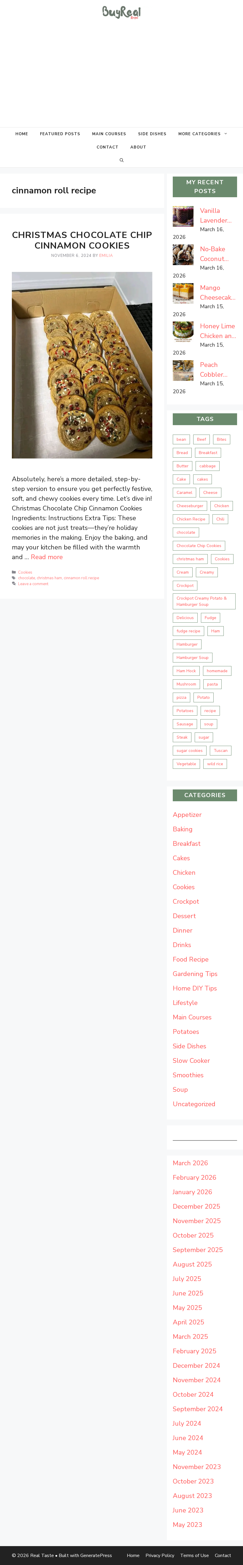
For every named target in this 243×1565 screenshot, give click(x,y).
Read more (47, 557)
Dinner (182, 930)
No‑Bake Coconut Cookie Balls (218, 254)
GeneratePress (96, 1555)
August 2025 (192, 1264)
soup (208, 724)
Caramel (184, 492)
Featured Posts (60, 134)
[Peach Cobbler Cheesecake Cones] (183, 372)
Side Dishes (152, 134)
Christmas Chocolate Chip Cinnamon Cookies (82, 240)
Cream (183, 572)
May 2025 (187, 1307)
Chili (220, 519)
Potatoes (185, 711)
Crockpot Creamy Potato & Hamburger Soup (202, 601)
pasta (212, 684)
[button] (122, 160)
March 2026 (190, 1163)
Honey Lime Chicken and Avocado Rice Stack (218, 331)
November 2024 (197, 1380)
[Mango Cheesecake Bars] (183, 295)
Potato (203, 697)
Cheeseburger (190, 506)
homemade (217, 671)
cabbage (207, 466)
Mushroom (186, 684)
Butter (182, 466)
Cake (181, 479)
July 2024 (187, 1423)
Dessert (184, 916)
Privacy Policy (160, 1555)
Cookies (25, 572)
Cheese (210, 492)
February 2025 (194, 1351)
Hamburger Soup (193, 657)
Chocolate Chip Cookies (199, 546)
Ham (215, 631)
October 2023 (193, 1481)
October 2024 (193, 1394)
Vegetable (186, 764)
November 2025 (197, 1221)
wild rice (215, 764)
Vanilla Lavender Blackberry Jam (216, 216)
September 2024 (198, 1409)
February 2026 (194, 1177)
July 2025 (187, 1278)
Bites (221, 439)
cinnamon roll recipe (81, 578)
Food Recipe (191, 959)
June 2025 (188, 1293)
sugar (204, 737)
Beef (201, 439)
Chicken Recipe (191, 519)
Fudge (210, 618)
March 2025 (190, 1336)
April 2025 (188, 1322)
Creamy (207, 572)
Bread (182, 453)
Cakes (181, 858)
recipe (210, 711)
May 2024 (187, 1452)
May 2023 (187, 1524)
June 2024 (188, 1438)
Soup (180, 1089)
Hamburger (187, 644)
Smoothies (188, 1075)
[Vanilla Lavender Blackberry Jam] (183, 218)
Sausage (185, 724)
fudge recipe (188, 631)
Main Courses (109, 134)
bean (181, 439)
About (138, 147)
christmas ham (49, 578)
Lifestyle (185, 1002)
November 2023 (197, 1467)
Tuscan (221, 750)
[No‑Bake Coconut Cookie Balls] (183, 256)
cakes (202, 479)
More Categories (199, 134)
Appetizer (187, 814)
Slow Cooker (191, 1060)
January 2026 (192, 1192)
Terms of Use (194, 1555)
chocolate (26, 578)
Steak (182, 737)
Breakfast (208, 453)
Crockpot (185, 585)
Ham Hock (186, 671)
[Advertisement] (121, 77)
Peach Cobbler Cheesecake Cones (217, 370)
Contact (108, 147)
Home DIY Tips (195, 988)
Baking (183, 829)
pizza (181, 697)
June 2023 (188, 1510)
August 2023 (192, 1495)
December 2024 (196, 1365)
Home (21, 134)
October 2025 (193, 1235)
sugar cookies (190, 750)
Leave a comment (33, 584)
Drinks (182, 945)
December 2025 (196, 1206)
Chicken (221, 506)
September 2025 (198, 1250)
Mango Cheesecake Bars (217, 293)
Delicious (185, 618)
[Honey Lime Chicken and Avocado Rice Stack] (183, 333)
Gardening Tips (195, 974)
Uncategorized (194, 1104)
